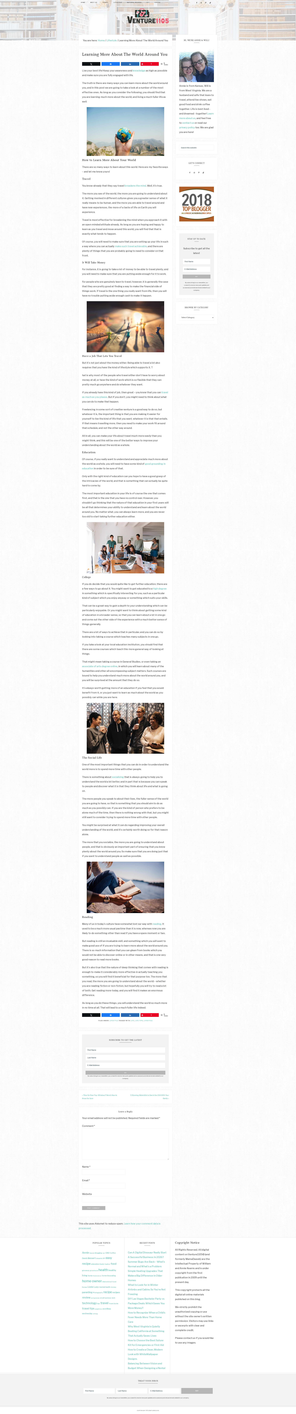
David (84, 1258)
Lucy (96, 1287)
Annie (85, 1252)
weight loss (98, 1309)
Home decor (97, 1276)
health (103, 1270)
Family (102, 1264)
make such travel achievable (131, 246)
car (104, 1253)
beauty (92, 1253)
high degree (160, 588)
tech (113, 1298)
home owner (92, 1281)
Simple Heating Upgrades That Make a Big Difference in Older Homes (145, 1276)
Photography (98, 1292)
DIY (104, 1258)
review (86, 1297)
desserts (99, 1258)
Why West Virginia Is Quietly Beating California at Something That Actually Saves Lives (146, 1331)
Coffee (113, 1253)
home (90, 1275)
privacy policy (187, 127)
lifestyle (148, 1020)
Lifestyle (114, 1020)
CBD (107, 1253)
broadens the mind (135, 185)
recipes (116, 1292)
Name (86, 1166)
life (132, 1020)
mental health (104, 1287)
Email (86, 1180)
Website (87, 1194)
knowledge (139, 70)
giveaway (85, 1270)
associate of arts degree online (99, 666)
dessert (92, 1258)
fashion (107, 1264)
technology (89, 1303)
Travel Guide (113, 1303)
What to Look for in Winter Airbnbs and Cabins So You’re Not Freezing (147, 1290)
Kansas (84, 1287)
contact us (188, 122)
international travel (109, 1282)
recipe (107, 1292)
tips (98, 1303)
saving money (95, 1298)
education (95, 1264)
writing (95, 1313)
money (113, 1287)
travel (104, 1303)
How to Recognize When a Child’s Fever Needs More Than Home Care (146, 1317)
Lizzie (90, 1287)
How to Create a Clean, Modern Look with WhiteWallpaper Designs (145, 1354)
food (113, 1263)
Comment (88, 1126)
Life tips (139, 1020)
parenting (87, 1292)
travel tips (88, 1308)
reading (157, 924)
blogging (98, 1253)
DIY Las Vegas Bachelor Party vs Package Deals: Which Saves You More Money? (146, 1303)
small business (105, 1298)
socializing (118, 777)
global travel (94, 1270)
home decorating (109, 1276)
